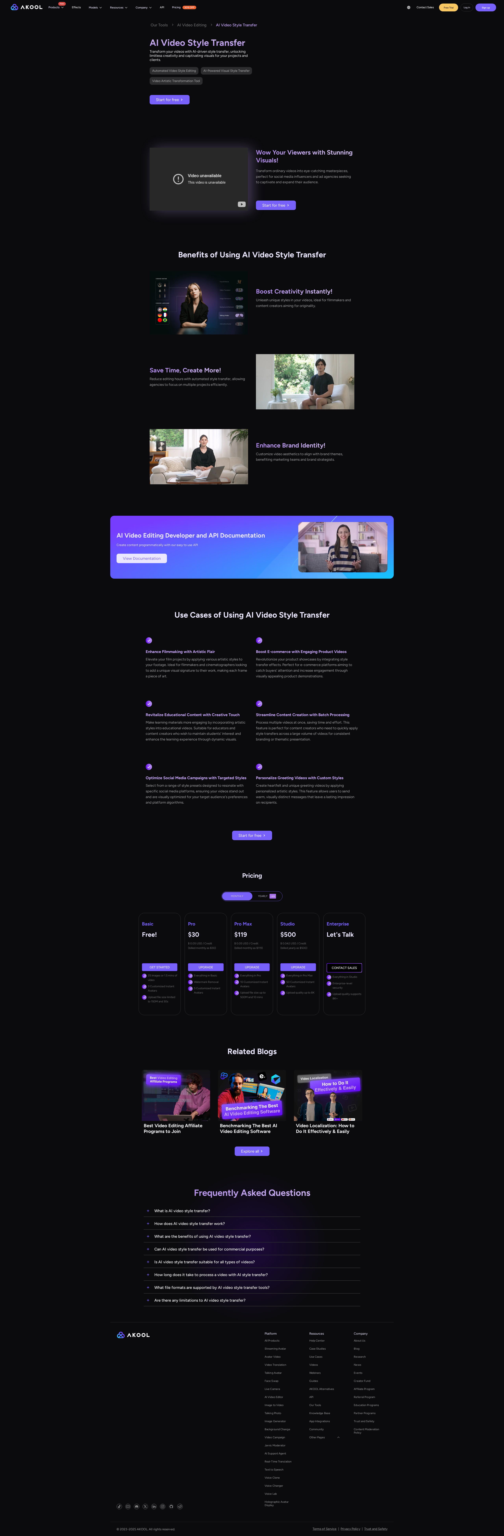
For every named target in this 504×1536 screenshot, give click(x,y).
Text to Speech (274, 1469)
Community (316, 1429)
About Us (359, 1340)
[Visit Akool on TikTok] (119, 1506)
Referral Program (364, 1397)
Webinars (315, 1373)
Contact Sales (425, 7)
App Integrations (319, 1421)
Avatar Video (273, 1356)
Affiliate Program (364, 1389)
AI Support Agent (275, 1453)
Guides (313, 1381)
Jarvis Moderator (275, 1445)
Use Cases (316, 1356)
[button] (56, 8)
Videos (313, 1365)
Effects (76, 7)
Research (360, 1356)
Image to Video (274, 1405)
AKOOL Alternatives (321, 1389)
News (357, 1365)
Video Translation (275, 1365)
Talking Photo (273, 1413)
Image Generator (275, 1421)
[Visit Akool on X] (145, 1506)
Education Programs (366, 1405)
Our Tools (315, 1405)
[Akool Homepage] (26, 7)
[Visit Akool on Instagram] (162, 1506)
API (162, 7)
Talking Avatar (273, 1373)
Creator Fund (362, 1381)
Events (358, 1373)
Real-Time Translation (278, 1461)
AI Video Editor (274, 1397)
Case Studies (317, 1348)
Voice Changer (274, 1485)
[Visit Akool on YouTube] (128, 1506)
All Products (272, 1340)
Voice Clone (272, 1477)
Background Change (277, 1429)
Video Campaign (275, 1437)
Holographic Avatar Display (277, 1503)
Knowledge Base (319, 1413)
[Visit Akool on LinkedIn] (154, 1506)
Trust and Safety (364, 1421)
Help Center (317, 1340)
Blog (356, 1348)
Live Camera (272, 1389)
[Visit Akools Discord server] (136, 1506)
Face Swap (271, 1381)
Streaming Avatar (275, 1348)
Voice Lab (271, 1493)
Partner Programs (365, 1413)
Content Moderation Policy (366, 1431)
